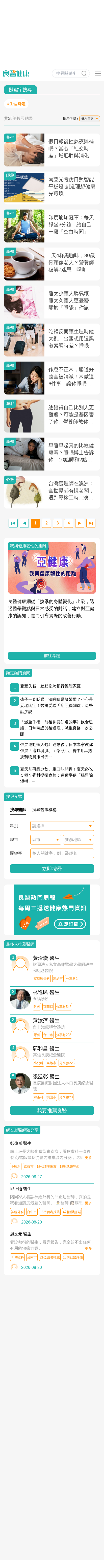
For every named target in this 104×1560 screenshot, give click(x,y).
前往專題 (52, 655)
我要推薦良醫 (52, 1110)
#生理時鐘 (16, 104)
